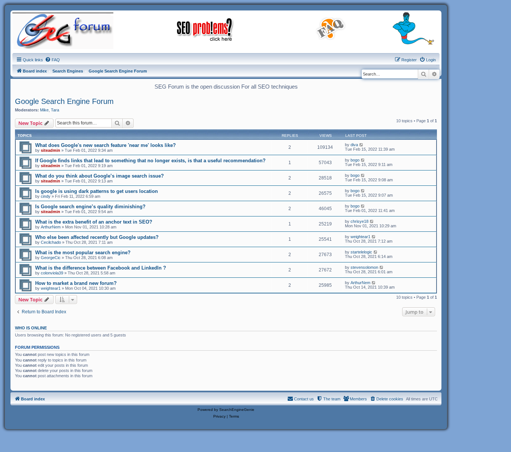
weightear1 (360, 236)
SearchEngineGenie (236, 410)
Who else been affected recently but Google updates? (97, 237)
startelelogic (361, 252)
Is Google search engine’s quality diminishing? (90, 206)
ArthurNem (51, 227)
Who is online (31, 328)
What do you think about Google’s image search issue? (99, 176)
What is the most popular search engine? (83, 252)
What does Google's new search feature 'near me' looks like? (105, 145)
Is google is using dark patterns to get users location (96, 191)
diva (354, 144)
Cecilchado (51, 242)
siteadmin (50, 150)
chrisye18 (359, 221)
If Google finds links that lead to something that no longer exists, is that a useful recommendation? (150, 160)
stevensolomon (364, 267)
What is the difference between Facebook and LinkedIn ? (100, 268)
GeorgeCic (51, 257)
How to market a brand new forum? (76, 283)
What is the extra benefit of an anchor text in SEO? (93, 222)
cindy (46, 196)
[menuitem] (52, 59)
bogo (355, 160)
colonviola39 (52, 273)
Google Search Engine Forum (64, 101)
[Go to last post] (361, 144)
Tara (55, 110)
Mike (44, 110)
